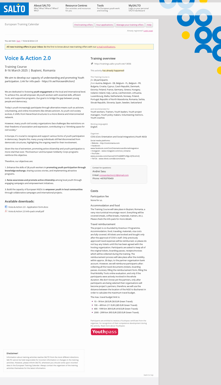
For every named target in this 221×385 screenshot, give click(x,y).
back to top (148, 375)
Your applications (104, 24)
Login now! (148, 30)
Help (149, 24)
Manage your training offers (129, 24)
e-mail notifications (106, 46)
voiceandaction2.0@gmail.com (114, 175)
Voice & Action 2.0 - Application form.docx (28, 207)
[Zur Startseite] (14, 14)
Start (18, 41)
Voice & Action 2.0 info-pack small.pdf (26, 211)
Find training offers (83, 24)
